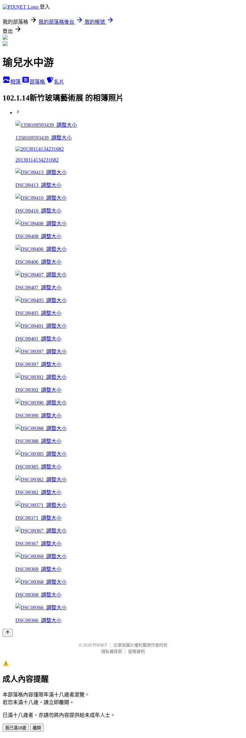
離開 (37, 728)
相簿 (16, 81)
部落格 (37, 81)
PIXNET (100, 645)
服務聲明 (136, 651)
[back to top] (8, 633)
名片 (59, 81)
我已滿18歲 (15, 728)
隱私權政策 (111, 651)
